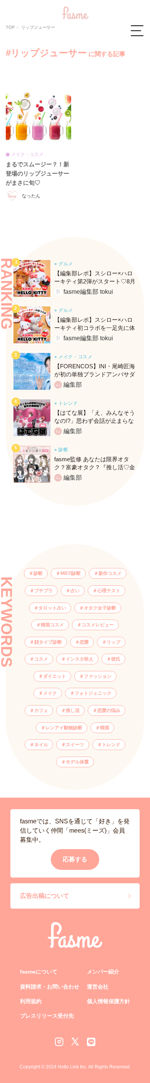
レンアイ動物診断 (63, 727)
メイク (50, 693)
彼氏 (115, 659)
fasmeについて (38, 972)
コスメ (41, 659)
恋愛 (84, 642)
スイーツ (75, 744)
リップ (113, 642)
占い (75, 590)
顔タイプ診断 (48, 642)
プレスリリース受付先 (47, 1016)
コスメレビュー (98, 625)
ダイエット (54, 676)
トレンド (111, 744)
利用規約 (31, 1001)
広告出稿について (44, 896)
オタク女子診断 (100, 608)
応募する (75, 859)
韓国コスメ (52, 625)
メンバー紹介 (103, 972)
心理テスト (108, 590)
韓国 (104, 727)
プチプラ (43, 590)
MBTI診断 (70, 573)
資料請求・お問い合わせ (49, 987)
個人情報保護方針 (108, 1001)
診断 (38, 573)
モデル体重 (77, 762)
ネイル (41, 744)
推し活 (73, 710)
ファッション (98, 676)
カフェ (41, 710)
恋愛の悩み (108, 710)
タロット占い (52, 608)
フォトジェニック (93, 693)
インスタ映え (79, 659)
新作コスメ (110, 573)
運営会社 (97, 987)
